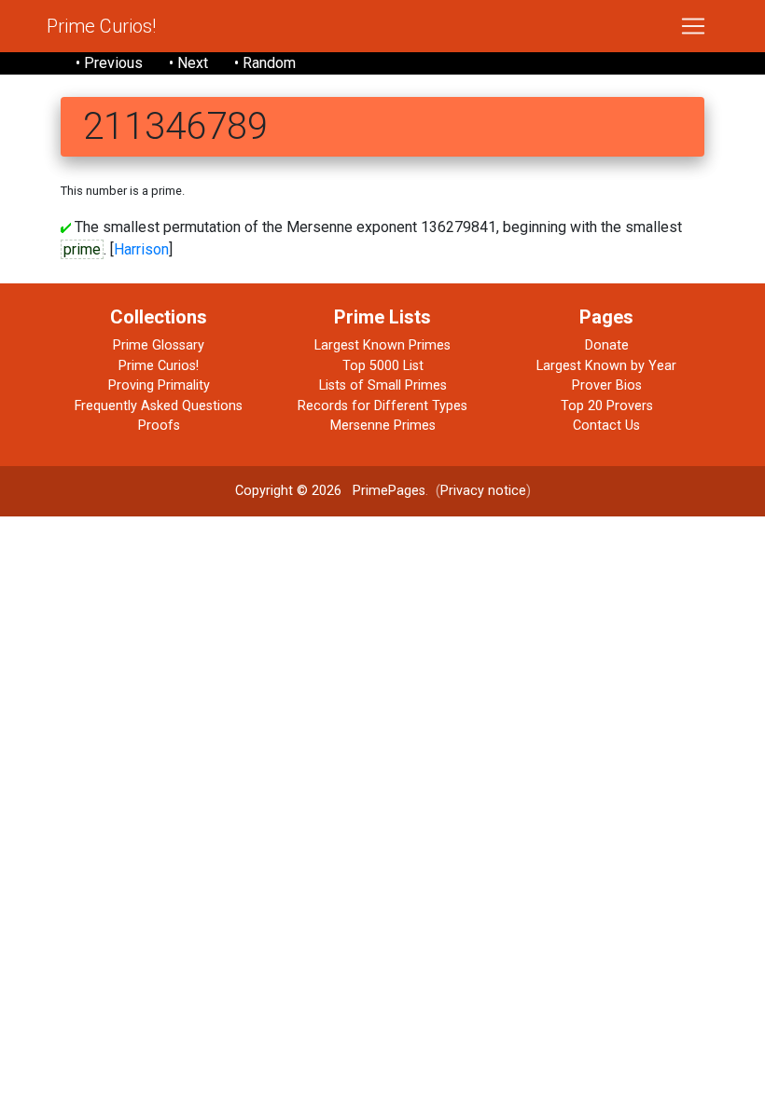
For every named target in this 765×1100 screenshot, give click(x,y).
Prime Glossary (158, 345)
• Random (265, 63)
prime (82, 249)
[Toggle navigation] (693, 26)
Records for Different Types (382, 406)
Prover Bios (607, 385)
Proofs (159, 425)
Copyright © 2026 (288, 491)
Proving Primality (159, 385)
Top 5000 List (383, 366)
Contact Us (606, 425)
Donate (607, 345)
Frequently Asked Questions (159, 406)
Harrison (141, 249)
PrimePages (389, 491)
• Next (188, 63)
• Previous (109, 63)
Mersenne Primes (383, 425)
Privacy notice (483, 491)
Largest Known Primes (382, 345)
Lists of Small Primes (383, 385)
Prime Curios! (101, 26)
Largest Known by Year (606, 366)
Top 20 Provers (607, 406)
